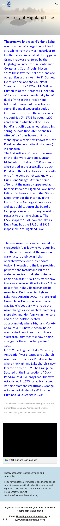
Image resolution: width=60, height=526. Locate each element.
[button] (3, 4)
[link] (30, 443)
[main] (30, 17)
